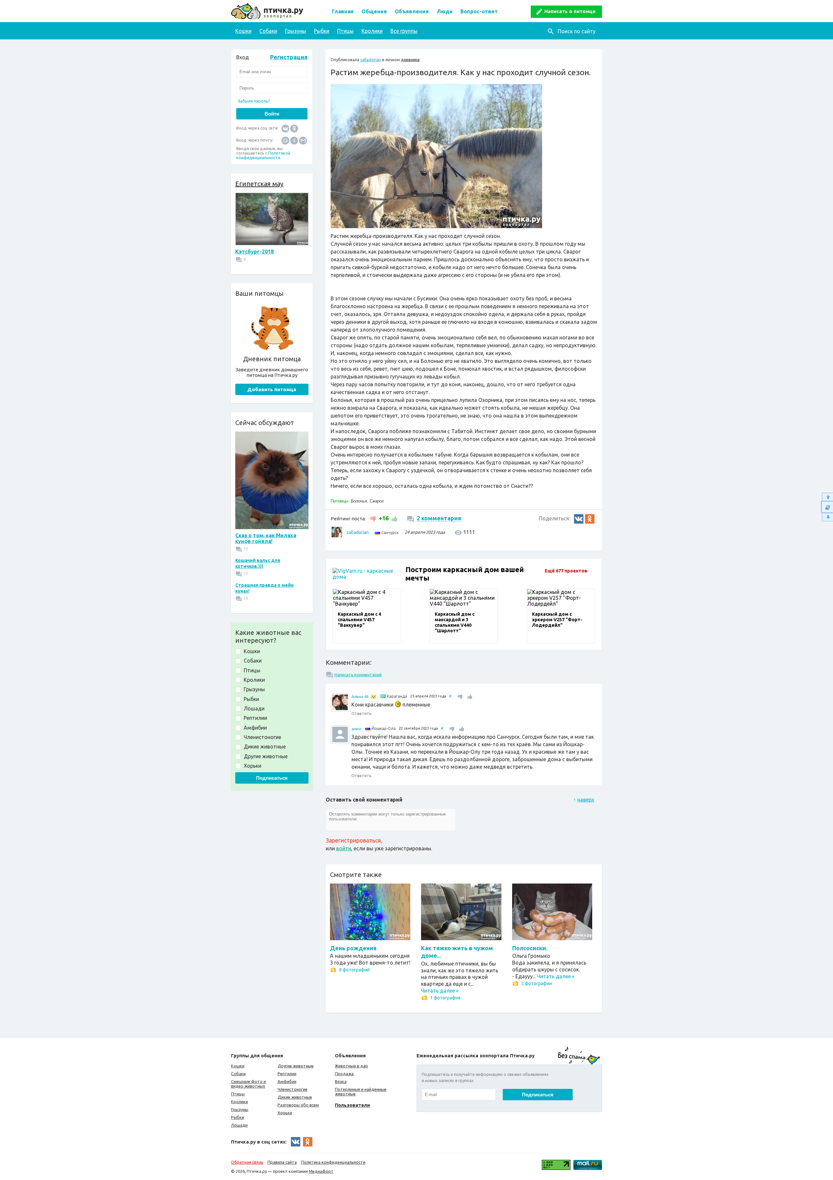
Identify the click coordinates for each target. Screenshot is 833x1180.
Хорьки (285, 1112)
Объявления (412, 11)
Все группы (403, 31)
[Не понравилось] (373, 518)
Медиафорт (321, 1171)
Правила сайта (282, 1162)
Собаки (268, 31)
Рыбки (321, 31)
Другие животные (296, 1065)
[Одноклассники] (294, 128)
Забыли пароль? (254, 101)
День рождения (353, 948)
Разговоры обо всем (298, 1105)
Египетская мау (259, 183)
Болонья (359, 501)
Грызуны (295, 31)
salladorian (370, 59)
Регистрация (288, 57)
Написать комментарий (358, 674)
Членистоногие (292, 1089)
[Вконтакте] (285, 128)
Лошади (239, 1125)
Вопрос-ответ (479, 11)
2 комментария (439, 518)
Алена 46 (360, 696)
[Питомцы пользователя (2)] (373, 696)
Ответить (361, 713)
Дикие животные (295, 1097)
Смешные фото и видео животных (248, 1083)
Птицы (345, 31)
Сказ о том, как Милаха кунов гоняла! (265, 538)
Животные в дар (351, 1065)
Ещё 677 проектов (566, 570)
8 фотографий (354, 969)
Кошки (243, 31)
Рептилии (287, 1073)
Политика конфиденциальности (333, 1162)
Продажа (344, 1073)
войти (343, 848)
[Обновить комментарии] (827, 507)
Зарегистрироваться (353, 840)
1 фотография (445, 997)
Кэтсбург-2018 (254, 251)
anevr (356, 729)
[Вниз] (827, 517)
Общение (374, 11)
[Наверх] (827, 497)
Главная (343, 11)
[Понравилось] (393, 518)
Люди (445, 11)
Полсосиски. (529, 948)
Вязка (341, 1081)
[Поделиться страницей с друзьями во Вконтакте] (578, 519)
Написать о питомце (569, 11)
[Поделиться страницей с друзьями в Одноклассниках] (589, 519)
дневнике (410, 59)
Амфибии (287, 1081)
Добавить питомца (271, 389)
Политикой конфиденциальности (263, 155)
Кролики (372, 31)
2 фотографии (536, 983)
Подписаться (272, 778)
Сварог (377, 501)
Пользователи (352, 1105)
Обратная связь (247, 1162)
